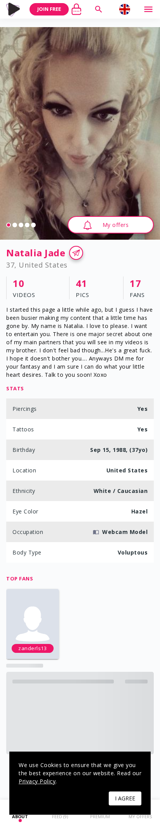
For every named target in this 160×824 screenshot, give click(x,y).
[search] (98, 9)
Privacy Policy (37, 781)
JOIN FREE (49, 8)
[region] (80, 133)
